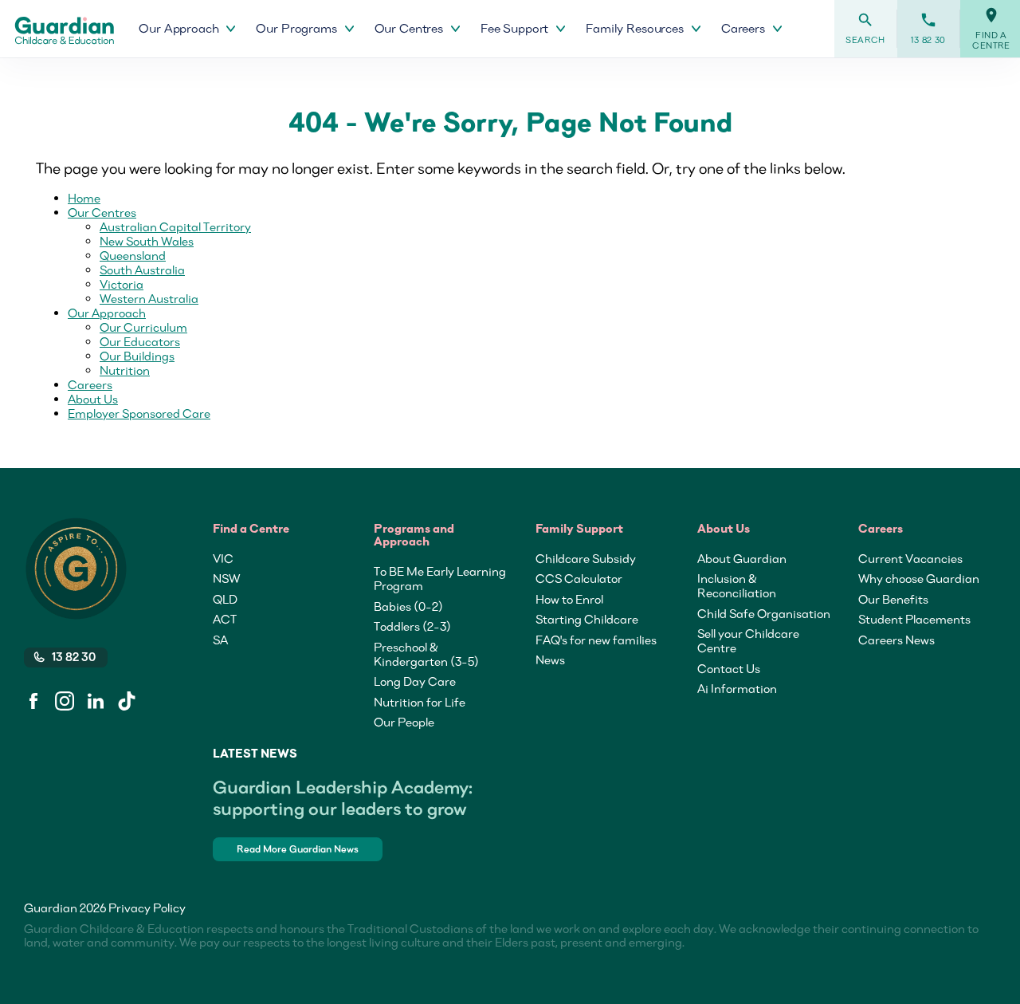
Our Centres (102, 212)
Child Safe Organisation (763, 613)
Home (84, 198)
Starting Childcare (587, 619)
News (550, 659)
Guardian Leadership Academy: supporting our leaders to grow (343, 797)
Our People (404, 722)
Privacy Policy (147, 907)
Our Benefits (893, 599)
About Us (93, 399)
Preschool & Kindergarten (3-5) (426, 654)
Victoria (121, 284)
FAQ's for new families (596, 639)
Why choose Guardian (918, 578)
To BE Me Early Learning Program (440, 578)
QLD (225, 599)
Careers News (896, 639)
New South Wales (147, 241)
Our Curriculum (143, 327)
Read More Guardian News (298, 849)
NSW (226, 578)
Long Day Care (415, 681)
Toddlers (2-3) (412, 626)
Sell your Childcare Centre (748, 640)
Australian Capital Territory (175, 226)
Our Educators (140, 341)
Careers (90, 384)
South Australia (142, 269)
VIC (223, 558)
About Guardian (742, 558)
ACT (225, 619)
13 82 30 (928, 28)
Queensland (133, 255)
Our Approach (107, 312)
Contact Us (728, 668)
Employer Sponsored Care (139, 413)
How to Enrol (569, 599)
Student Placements (914, 619)
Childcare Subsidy (586, 558)
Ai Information (737, 688)
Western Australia (149, 298)
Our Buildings (137, 355)
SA (220, 639)
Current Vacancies (910, 558)
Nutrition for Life (419, 702)
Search (865, 28)
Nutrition (125, 370)
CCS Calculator (579, 578)
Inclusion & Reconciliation (736, 585)
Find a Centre (991, 28)
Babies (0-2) (408, 606)
